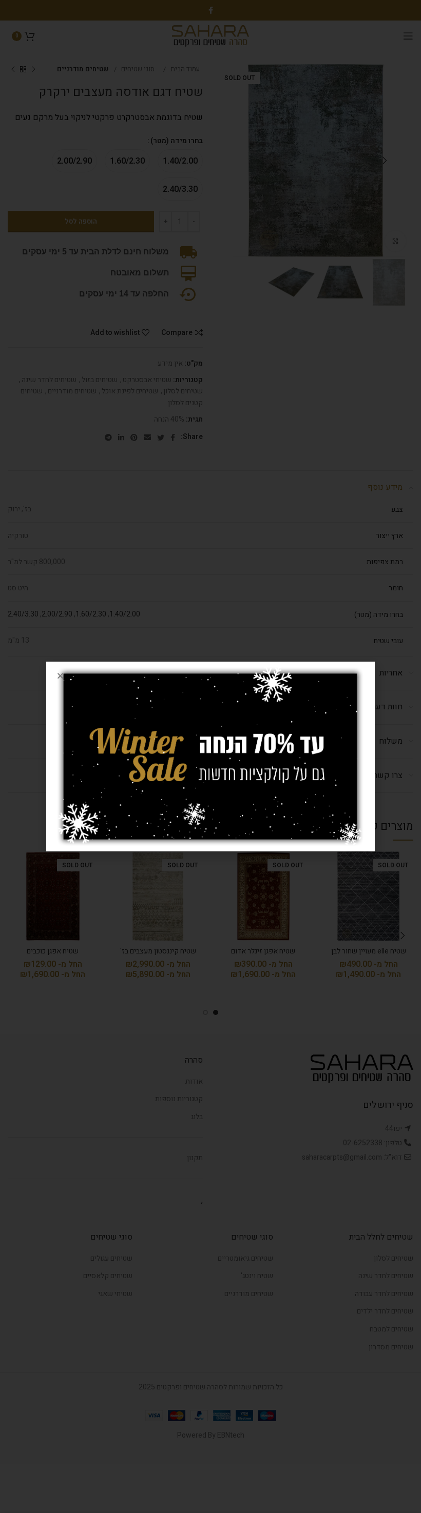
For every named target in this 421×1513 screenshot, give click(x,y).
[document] (210, 756)
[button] (60, 676)
